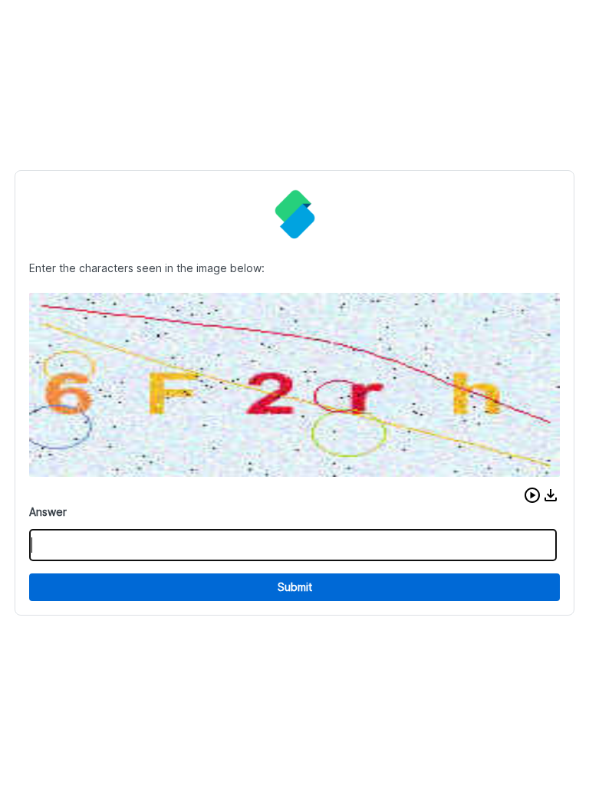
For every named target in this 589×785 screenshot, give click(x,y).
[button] (532, 495)
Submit (295, 586)
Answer (48, 511)
